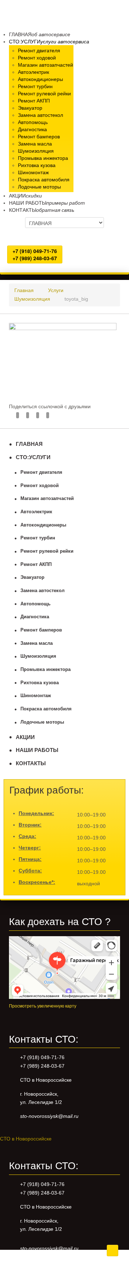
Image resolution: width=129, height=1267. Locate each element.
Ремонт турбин (37, 537)
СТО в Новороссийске (26, 1139)
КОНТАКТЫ (31, 763)
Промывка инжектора (45, 669)
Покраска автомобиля (46, 708)
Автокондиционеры (43, 525)
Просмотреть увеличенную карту (42, 1006)
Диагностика (34, 616)
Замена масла (36, 643)
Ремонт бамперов (41, 630)
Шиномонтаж (35, 695)
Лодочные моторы (42, 722)
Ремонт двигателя (41, 472)
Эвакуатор (32, 577)
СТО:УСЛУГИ (33, 457)
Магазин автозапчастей (47, 498)
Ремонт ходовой (39, 485)
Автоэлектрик (36, 511)
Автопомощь (35, 603)
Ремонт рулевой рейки (46, 551)
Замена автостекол (42, 590)
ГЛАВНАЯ (29, 444)
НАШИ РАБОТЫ (37, 750)
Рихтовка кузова (39, 682)
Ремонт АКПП (36, 564)
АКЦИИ (25, 737)
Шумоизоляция (38, 656)
